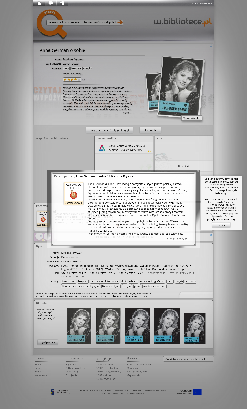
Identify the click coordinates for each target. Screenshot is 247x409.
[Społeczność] (62, 3)
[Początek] (39, 3)
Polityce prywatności (219, 204)
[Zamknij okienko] (198, 171)
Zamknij (221, 225)
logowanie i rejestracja (201, 3)
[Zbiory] (50, 3)
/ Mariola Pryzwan (105, 176)
